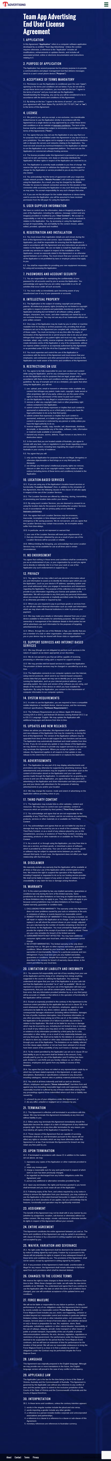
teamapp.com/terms (62, 125)
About (8, 1457)
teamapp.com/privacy (32, 511)
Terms (27, 1457)
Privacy (36, 1457)
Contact (18, 1457)
